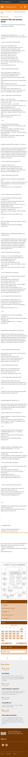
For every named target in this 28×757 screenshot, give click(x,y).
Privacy (2, 753)
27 (14, 638)
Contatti (14, 753)
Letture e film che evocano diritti (11, 20)
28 (17, 638)
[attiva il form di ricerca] (21, 7)
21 (17, 636)
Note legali (8, 753)
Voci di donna (5, 605)
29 (21, 638)
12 (10, 633)
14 (17, 633)
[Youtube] (6, 745)
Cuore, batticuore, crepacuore (8, 608)
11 (6, 633)
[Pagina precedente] (7, 658)
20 (14, 636)
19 (10, 636)
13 (14, 633)
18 (6, 636)
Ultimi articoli (5, 664)
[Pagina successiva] (20, 658)
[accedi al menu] (25, 7)
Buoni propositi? (5, 618)
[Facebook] (3, 745)
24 (2, 638)
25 (6, 638)
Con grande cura (5, 611)
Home (2, 12)
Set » (21, 643)
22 (21, 636)
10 (2, 633)
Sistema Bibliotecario (10, 7)
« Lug (6, 643)
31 (2, 640)
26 (10, 638)
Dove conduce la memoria (7, 615)
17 (2, 636)
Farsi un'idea (8, 12)
